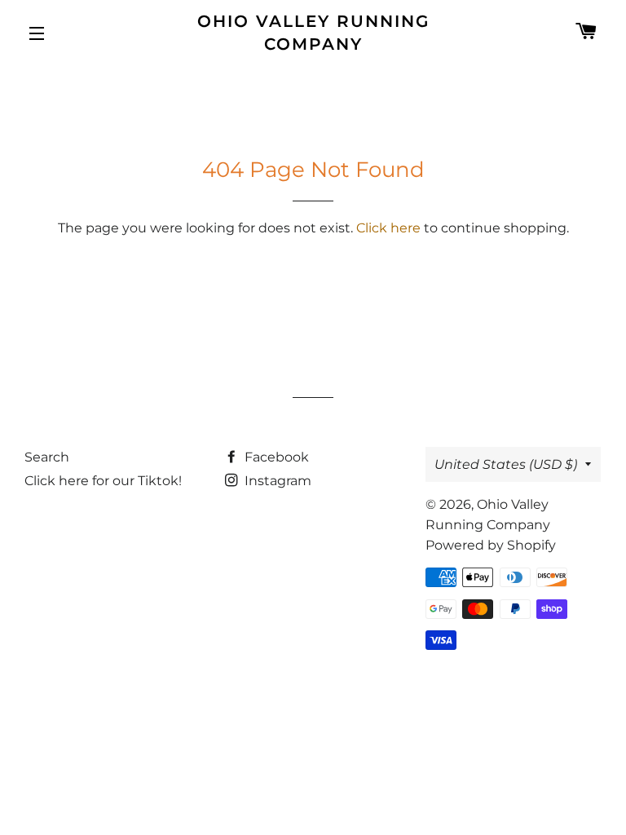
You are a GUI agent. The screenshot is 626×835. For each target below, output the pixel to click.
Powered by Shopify (490, 545)
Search (46, 457)
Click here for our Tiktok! (103, 480)
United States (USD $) (505, 464)
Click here (388, 228)
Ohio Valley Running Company (313, 32)
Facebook (275, 457)
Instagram (276, 480)
